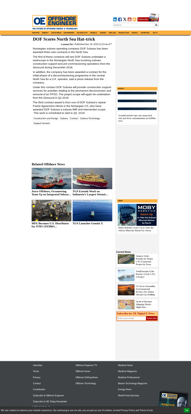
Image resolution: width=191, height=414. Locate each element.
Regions (35, 33)
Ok (186, 410)
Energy (45, 33)
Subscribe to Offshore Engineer (48, 395)
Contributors (39, 389)
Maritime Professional (129, 377)
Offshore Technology (86, 383)
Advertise (145, 33)
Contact (37, 383)
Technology (82, 33)
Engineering (69, 33)
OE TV (155, 33)
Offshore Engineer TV (86, 365)
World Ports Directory (128, 395)
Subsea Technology (90, 118)
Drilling (112, 33)
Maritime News (125, 365)
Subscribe (143, 19)
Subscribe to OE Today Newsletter (50, 401)
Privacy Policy (128, 410)
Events (135, 33)
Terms (36, 371)
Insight (121, 88)
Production (123, 33)
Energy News (124, 389)
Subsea (103, 33)
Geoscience (56, 33)
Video (120, 201)
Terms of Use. (146, 410)
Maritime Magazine (127, 371)
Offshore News (83, 371)
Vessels (93, 33)
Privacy (36, 377)
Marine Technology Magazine (132, 383)
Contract (74, 118)
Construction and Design (46, 118)
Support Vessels (42, 123)
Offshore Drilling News (87, 377)
